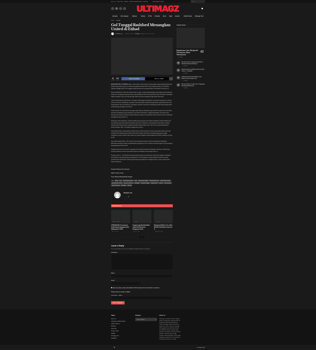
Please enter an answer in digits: (120, 291)
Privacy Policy (120, 1)
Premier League (145, 183)
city (120, 180)
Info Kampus (124, 16)
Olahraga (118, 20)
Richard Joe (119, 33)
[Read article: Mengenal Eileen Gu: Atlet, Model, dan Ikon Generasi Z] (163, 216)
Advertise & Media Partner (135, 1)
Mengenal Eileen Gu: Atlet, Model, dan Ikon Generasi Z (163, 227)
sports (161, 183)
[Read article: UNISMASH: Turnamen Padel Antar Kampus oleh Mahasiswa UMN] (120, 216)
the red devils (115, 185)
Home (112, 20)
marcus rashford (128, 183)
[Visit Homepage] (158, 8)
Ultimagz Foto (199, 16)
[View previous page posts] (140, 237)
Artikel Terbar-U (115, 323)
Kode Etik (145, 1)
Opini (170, 16)
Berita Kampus (116, 221)
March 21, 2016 (129, 33)
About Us (113, 1)
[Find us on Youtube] (120, 8)
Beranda (115, 16)
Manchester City (154, 180)
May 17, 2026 (115, 231)
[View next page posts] (143, 237)
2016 (116, 180)
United (129, 185)
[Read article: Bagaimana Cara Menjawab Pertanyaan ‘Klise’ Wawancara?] (191, 38)
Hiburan (134, 16)
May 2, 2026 (136, 231)
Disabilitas (114, 338)
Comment (114, 252)
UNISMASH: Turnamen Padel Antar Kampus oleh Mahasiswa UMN (120, 227)
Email (113, 280)
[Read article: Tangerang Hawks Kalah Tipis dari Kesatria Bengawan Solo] (141, 216)
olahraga (137, 183)
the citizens (168, 183)
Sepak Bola (154, 183)
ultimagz (123, 185)
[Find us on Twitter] (116, 8)
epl (136, 180)
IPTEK (150, 16)
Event (164, 16)
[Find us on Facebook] (112, 8)
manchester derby (165, 180)
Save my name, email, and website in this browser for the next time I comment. (136, 287)
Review (143, 16)
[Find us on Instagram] (124, 8)
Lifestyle (157, 16)
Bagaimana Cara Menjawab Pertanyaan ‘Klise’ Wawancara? (187, 52)
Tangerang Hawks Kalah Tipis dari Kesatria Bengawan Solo (141, 227)
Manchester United (117, 183)
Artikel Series (188, 16)
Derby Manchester (128, 180)
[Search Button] (204, 1)
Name (113, 273)
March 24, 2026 (159, 231)
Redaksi (126, 1)
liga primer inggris (143, 180)
